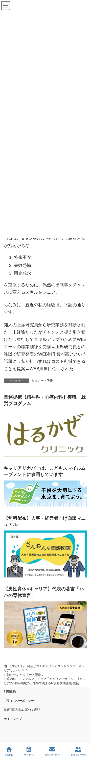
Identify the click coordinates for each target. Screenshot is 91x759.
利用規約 (10, 691)
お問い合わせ (52, 754)
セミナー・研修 (42, 380)
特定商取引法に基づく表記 (22, 710)
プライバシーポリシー (19, 700)
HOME (9, 754)
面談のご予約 (78, 754)
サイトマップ (13, 719)
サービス (29, 754)
